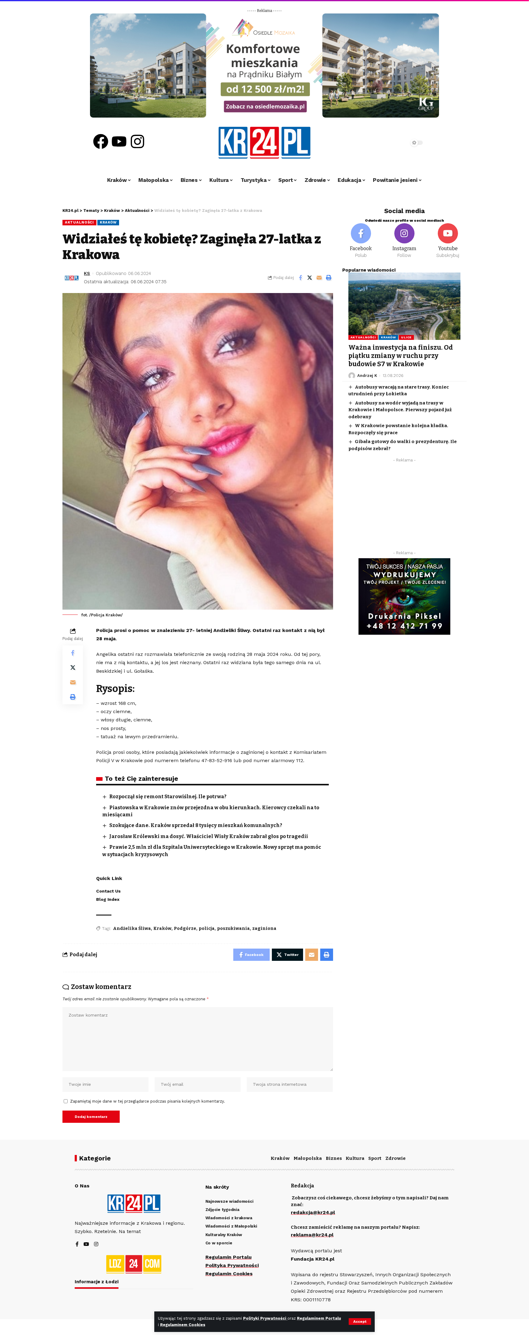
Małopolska (308, 1158)
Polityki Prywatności (265, 1318)
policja (207, 928)
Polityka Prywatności (232, 1265)
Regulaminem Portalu (319, 1318)
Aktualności (79, 222)
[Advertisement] (404, 508)
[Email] (319, 278)
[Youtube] (119, 141)
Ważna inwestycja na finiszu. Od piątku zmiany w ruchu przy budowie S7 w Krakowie (400, 356)
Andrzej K (367, 375)
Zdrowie (395, 1158)
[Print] (329, 278)
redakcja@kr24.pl (313, 1212)
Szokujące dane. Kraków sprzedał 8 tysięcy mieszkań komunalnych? (195, 825)
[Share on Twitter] (310, 278)
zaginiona (264, 928)
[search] (388, 143)
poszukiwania (233, 928)
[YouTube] (86, 1244)
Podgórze (185, 928)
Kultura (355, 1158)
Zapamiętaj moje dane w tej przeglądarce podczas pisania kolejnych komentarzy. (147, 1101)
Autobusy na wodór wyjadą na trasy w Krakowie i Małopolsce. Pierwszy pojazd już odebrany (400, 409)
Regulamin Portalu (228, 1257)
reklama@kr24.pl (312, 1235)
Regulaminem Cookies (182, 1324)
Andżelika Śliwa (132, 928)
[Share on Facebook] (300, 278)
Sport (374, 1158)
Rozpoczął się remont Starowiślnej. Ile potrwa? (168, 796)
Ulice (406, 337)
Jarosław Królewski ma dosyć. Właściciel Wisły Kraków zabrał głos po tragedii (208, 836)
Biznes (334, 1158)
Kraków (108, 222)
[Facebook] (100, 141)
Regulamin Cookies (229, 1274)
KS (87, 273)
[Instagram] (137, 141)
